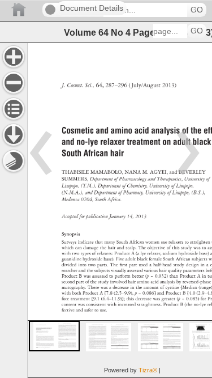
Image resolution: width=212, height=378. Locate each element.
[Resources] (13, 135)
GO (196, 10)
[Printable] (13, 161)
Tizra (148, 370)
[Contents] (13, 108)
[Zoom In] (13, 56)
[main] (119, 210)
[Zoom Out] (13, 82)
